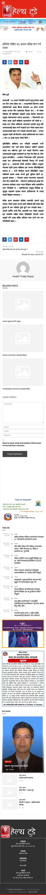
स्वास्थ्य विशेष (22, 800)
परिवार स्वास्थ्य (22, 775)
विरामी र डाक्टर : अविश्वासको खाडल (29, 803)
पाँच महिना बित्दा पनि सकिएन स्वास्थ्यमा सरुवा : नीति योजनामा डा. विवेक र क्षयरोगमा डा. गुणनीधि (28, 548)
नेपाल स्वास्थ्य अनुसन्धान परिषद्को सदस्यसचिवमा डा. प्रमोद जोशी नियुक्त (27, 571)
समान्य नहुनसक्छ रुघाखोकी (16, 765)
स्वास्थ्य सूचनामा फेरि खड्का (12, 321)
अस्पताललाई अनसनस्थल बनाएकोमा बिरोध (16, 389)
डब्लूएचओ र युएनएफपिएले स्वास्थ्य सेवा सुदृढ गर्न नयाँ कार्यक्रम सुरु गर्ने (27, 580)
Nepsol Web (32, 892)
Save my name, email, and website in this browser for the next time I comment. (22, 444)
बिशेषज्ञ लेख (8, 762)
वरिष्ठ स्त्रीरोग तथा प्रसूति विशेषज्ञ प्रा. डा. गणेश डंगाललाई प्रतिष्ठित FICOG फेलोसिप (28, 560)
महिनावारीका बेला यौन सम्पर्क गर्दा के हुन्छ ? (15, 249)
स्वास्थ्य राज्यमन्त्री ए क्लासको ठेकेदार (15, 355)
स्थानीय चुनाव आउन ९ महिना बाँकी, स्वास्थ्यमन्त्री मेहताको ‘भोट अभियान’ (27, 614)
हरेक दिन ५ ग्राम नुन (26, 790)
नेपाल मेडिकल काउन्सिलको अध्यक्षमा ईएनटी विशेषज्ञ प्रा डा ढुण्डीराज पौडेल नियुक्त (27, 591)
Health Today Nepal (23, 276)
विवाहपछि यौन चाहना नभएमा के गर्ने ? (32, 254)
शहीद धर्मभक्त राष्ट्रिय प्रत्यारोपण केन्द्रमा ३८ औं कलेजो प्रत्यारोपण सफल (29, 537)
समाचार (30, 52)
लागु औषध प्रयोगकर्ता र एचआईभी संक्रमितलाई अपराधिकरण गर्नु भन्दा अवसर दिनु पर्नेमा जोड (29, 603)
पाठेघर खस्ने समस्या (26, 777)
